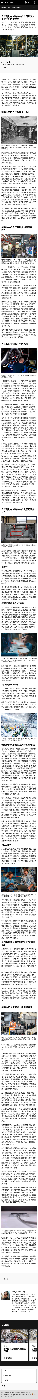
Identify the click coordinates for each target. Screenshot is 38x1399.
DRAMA (23, 465)
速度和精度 (28, 1158)
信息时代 (17, 174)
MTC (27, 472)
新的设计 (6, 1070)
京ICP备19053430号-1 (25, 1394)
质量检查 (6, 1125)
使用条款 (23, 1392)
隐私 (2, 1392)
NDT (10, 270)
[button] (8, 1358)
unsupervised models (10, 456)
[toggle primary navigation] (3, 2)
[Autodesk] (9, 2)
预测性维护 (6, 306)
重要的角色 (28, 849)
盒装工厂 (27, 563)
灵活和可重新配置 (9, 951)
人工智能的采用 (18, 407)
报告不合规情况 (16, 1392)
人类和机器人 (25, 208)
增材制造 (12, 330)
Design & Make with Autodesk (11, 8)
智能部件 (6, 1190)
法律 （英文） (29, 1392)
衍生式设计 (12, 500)
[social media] (3, 1386)
